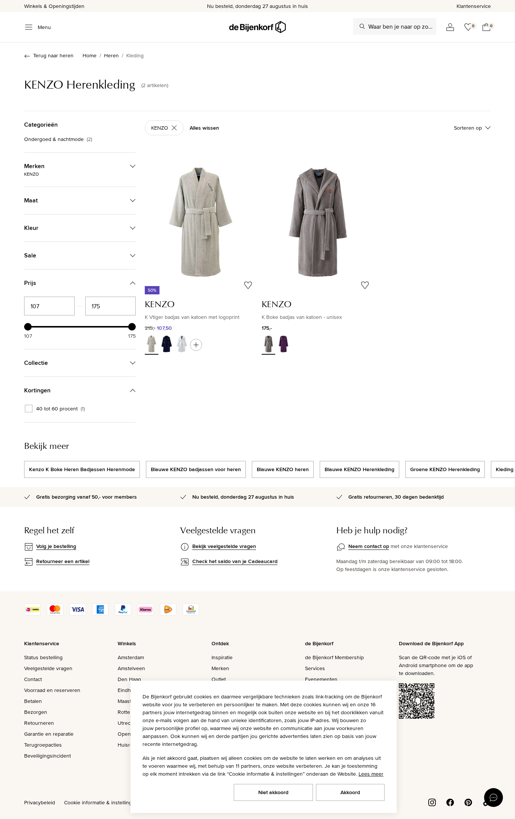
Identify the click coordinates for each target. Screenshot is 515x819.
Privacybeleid (39, 802)
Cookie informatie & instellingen (101, 802)
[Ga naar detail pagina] (196, 345)
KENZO (159, 128)
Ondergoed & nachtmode (58, 139)
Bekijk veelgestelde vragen (224, 546)
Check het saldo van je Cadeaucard (234, 561)
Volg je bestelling (56, 546)
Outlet (219, 679)
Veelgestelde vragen (48, 668)
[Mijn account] (450, 27)
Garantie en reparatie (49, 734)
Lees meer (371, 774)
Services (315, 668)
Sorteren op (468, 128)
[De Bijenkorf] (257, 27)
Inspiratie (222, 657)
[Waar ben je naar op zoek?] (362, 26)
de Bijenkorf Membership (334, 657)
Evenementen (321, 679)
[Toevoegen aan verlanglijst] (248, 285)
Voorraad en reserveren (52, 690)
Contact (33, 679)
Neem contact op (368, 546)
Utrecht (126, 723)
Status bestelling (43, 657)
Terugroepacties (43, 745)
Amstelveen (131, 668)
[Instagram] (432, 802)
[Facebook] (450, 802)
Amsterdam (131, 657)
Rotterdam (130, 712)
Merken (220, 668)
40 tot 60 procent (60, 409)
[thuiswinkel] (190, 614)
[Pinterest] (468, 802)
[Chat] (493, 797)
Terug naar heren (53, 55)
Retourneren (39, 723)
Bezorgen (35, 712)
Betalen (33, 701)
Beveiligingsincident (47, 756)
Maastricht (129, 701)
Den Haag (129, 679)
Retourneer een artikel (62, 561)
